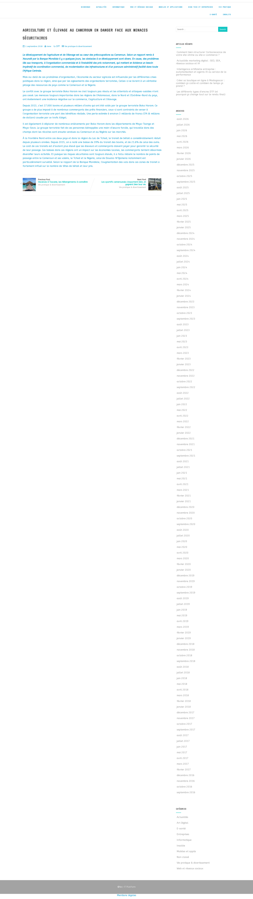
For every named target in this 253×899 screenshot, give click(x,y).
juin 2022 (182, 404)
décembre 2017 (185, 712)
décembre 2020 (185, 507)
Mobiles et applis (186, 851)
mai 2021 (182, 478)
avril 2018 (182, 689)
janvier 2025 (184, 227)
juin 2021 (182, 472)
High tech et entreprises (200, 7)
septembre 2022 (186, 387)
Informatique (118, 7)
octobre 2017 (184, 724)
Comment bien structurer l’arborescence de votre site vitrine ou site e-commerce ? (201, 53)
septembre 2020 (186, 524)
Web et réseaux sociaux (141, 7)
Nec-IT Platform (126, 887)
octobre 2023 (184, 313)
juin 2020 (182, 541)
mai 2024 (182, 273)
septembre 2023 (186, 318)
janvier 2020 (184, 569)
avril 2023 (182, 347)
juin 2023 (182, 335)
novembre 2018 (186, 649)
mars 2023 (183, 353)
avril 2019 (182, 621)
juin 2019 (182, 609)
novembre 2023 (186, 307)
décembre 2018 (185, 644)
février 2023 (184, 358)
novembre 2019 (186, 581)
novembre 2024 (186, 238)
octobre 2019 (184, 587)
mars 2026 (183, 147)
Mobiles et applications (170, 7)
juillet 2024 (183, 261)
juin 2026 (182, 130)
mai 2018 (182, 684)
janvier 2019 (184, 638)
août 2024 (183, 256)
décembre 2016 (185, 775)
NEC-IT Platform (43, 8)
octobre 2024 (184, 244)
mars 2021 (183, 490)
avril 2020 (182, 552)
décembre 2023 (185, 301)
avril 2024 (182, 278)
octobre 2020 (184, 518)
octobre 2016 (184, 786)
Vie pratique (225, 7)
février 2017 (184, 769)
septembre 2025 (186, 181)
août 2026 (183, 119)
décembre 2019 (185, 575)
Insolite (227, 14)
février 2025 (184, 221)
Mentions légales (126, 895)
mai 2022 (182, 410)
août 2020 (183, 530)
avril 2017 (182, 758)
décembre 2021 (185, 438)
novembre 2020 (186, 512)
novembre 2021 (186, 444)
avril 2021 (182, 484)
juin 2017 (182, 746)
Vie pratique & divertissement (78, 46)
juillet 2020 (183, 535)
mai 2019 (182, 615)
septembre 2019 (186, 592)
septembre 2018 (186, 661)
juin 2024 (182, 267)
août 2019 (183, 598)
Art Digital (182, 822)
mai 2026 (182, 136)
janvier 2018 (184, 706)
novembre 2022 (186, 375)
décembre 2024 (185, 233)
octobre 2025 (184, 176)
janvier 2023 (184, 364)
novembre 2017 (186, 718)
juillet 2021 (183, 467)
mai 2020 (182, 547)
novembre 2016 (186, 781)
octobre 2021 (184, 450)
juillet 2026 (183, 124)
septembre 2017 (186, 729)
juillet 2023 (183, 330)
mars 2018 (183, 695)
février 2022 (184, 427)
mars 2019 (183, 627)
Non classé (183, 857)
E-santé (213, 14)
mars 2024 (183, 284)
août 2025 (183, 187)
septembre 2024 (186, 250)
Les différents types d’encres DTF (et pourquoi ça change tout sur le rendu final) (200, 93)
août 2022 (183, 393)
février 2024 (184, 290)
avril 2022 (182, 415)
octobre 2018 (184, 655)
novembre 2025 (186, 170)
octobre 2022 (184, 381)
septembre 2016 (186, 792)
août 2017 (183, 735)
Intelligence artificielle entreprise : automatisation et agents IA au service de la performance (201, 72)
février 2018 (184, 701)
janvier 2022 (184, 433)
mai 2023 (182, 341)
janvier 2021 (184, 501)
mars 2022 (183, 421)
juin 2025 (182, 199)
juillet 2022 (183, 398)
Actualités (101, 7)
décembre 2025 (185, 164)
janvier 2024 (184, 296)
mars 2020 (183, 558)
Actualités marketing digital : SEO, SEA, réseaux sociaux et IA (198, 62)
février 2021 (184, 495)
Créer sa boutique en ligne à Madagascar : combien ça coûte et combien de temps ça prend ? (200, 83)
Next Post (123, 182)
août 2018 (183, 666)
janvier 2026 (184, 159)
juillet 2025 (183, 193)
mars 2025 (183, 216)
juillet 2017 (183, 741)
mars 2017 (183, 763)
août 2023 (183, 324)
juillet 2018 (183, 672)
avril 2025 (182, 210)
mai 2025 (182, 204)
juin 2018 (182, 678)
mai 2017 (182, 752)
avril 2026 (182, 141)
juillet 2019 (183, 604)
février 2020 (184, 564)
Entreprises (183, 834)
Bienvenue (85, 7)
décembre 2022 (185, 370)
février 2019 (184, 632)
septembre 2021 (186, 455)
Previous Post (63, 180)
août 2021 (183, 461)
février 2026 (184, 153)
